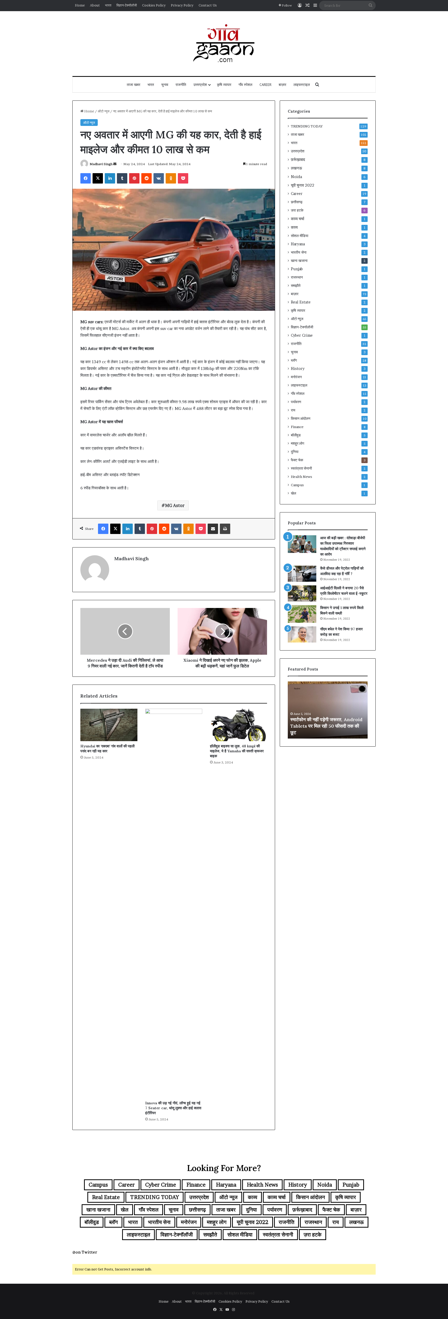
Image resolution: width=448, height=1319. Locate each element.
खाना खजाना (299, 260)
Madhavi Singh (101, 164)
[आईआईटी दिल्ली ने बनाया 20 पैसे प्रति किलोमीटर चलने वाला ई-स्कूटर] (302, 593)
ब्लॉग (294, 360)
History (298, 368)
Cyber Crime (302, 335)
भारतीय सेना (298, 252)
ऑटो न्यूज (103, 111)
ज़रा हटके (297, 210)
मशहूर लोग (297, 443)
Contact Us (208, 5)
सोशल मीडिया (299, 235)
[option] (328, 710)
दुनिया (294, 452)
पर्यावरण (296, 402)
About (95, 5)
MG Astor (175, 505)
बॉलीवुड (296, 435)
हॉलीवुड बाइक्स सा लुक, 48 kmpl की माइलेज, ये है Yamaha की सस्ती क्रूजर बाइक (237, 751)
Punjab (297, 269)
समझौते (295, 285)
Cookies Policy (154, 5)
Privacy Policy (182, 5)
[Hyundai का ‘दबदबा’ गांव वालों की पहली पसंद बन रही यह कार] (108, 725)
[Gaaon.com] (224, 43)
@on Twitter (84, 1252)
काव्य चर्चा (297, 218)
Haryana (298, 244)
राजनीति (181, 84)
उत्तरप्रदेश (200, 84)
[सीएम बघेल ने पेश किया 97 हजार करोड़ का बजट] (302, 634)
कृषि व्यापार (224, 84)
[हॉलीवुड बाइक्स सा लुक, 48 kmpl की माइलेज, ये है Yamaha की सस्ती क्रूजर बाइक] (238, 725)
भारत (108, 5)
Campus (297, 485)
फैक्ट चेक (297, 460)
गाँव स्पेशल (245, 84)
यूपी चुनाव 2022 (302, 185)
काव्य (294, 227)
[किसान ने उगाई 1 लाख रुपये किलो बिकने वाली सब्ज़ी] (302, 614)
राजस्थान (297, 277)
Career (265, 84)
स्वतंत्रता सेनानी (301, 468)
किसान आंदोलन (300, 418)
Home (80, 5)
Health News (301, 477)
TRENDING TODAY (307, 126)
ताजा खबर (133, 84)
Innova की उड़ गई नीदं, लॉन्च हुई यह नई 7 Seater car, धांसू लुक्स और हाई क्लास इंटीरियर (173, 1108)
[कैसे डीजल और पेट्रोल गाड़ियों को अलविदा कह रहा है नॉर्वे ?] (302, 574)
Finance (297, 427)
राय (293, 410)
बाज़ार (282, 84)
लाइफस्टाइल (301, 84)
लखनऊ (296, 168)
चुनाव (164, 84)
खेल (293, 493)
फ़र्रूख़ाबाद (298, 159)
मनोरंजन (296, 377)
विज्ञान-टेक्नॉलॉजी (126, 5)
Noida (296, 176)
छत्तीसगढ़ (297, 202)
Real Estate (301, 302)
